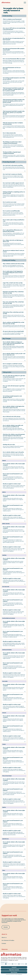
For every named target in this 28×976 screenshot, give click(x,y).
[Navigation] (24, 2)
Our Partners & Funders (8, 940)
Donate (6, 927)
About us (4, 937)
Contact (4, 943)
